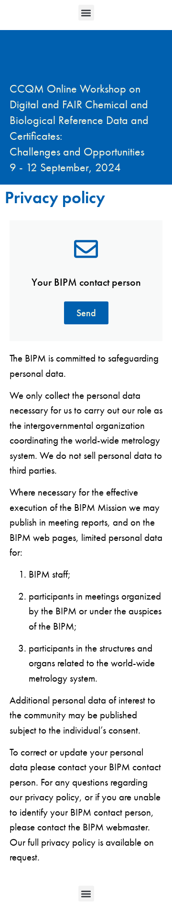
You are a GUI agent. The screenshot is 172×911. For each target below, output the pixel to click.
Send (86, 313)
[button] (86, 13)
